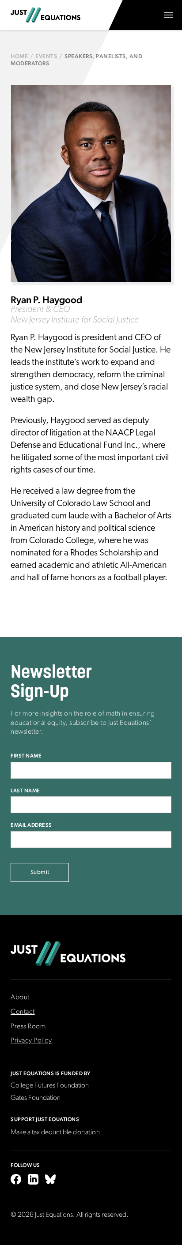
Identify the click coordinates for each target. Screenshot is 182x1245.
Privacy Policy (31, 1040)
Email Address (31, 825)
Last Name (25, 791)
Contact (23, 1012)
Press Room (28, 1026)
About (20, 997)
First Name (26, 756)
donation (86, 1132)
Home (19, 56)
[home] (45, 15)
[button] (168, 15)
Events (46, 56)
